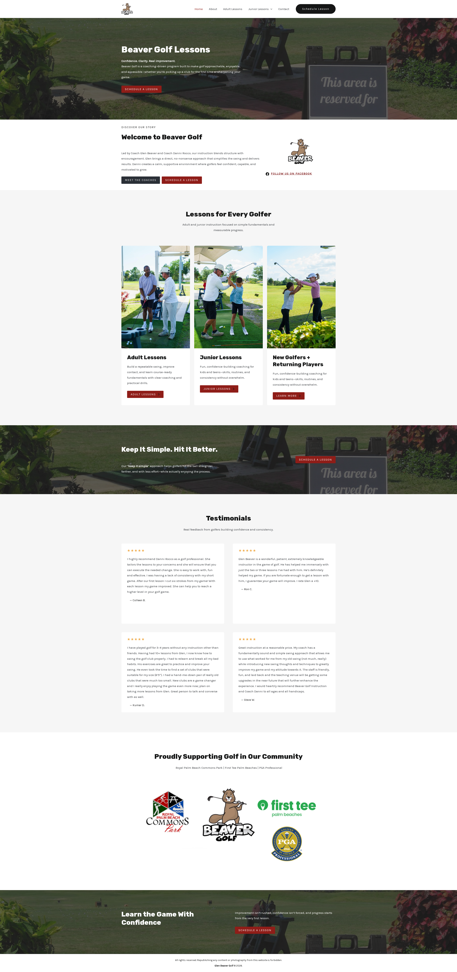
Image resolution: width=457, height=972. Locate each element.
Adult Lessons (232, 9)
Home (199, 9)
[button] (270, 8)
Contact (283, 9)
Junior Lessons (258, 9)
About (213, 9)
